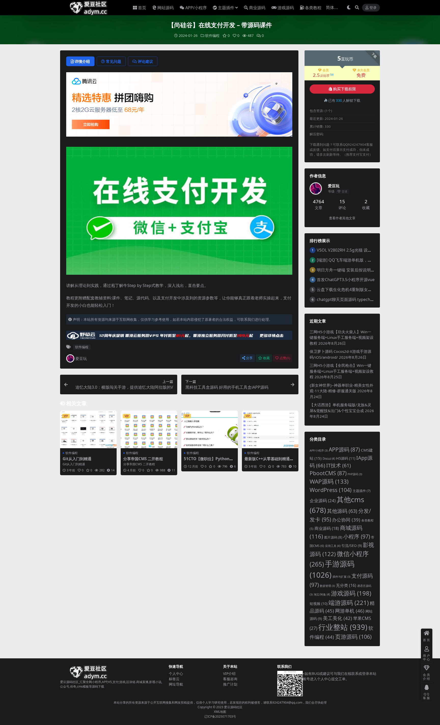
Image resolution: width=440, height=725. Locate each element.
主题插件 (226, 7)
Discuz (329, 458)
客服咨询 (230, 678)
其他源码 (342, 511)
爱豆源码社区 (233, 707)
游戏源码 (286, 7)
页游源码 (353, 636)
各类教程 (313, 7)
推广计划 (230, 684)
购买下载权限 (344, 89)
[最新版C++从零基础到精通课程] (270, 429)
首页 (142, 7)
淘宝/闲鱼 (322, 594)
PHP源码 (355, 474)
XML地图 (220, 711)
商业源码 (257, 7)
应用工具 (332, 546)
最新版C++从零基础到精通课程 (269, 461)
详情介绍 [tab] (82, 61)
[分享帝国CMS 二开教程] (149, 429)
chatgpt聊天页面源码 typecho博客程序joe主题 (360, 299)
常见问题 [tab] (113, 61)
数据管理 (327, 586)
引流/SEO (351, 545)
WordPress (331, 490)
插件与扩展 (341, 576)
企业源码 (323, 500)
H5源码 (345, 458)
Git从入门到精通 (77, 458)
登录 (373, 8)
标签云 (174, 678)
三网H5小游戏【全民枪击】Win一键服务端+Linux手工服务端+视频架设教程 (342, 371)
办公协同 (346, 519)
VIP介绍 (229, 673)
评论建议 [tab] (145, 61)
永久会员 (363, 70)
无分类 (346, 585)
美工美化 (337, 618)
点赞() (285, 358)
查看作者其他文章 (342, 218)
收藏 (266, 358)
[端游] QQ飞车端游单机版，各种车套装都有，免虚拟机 (367, 260)
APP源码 (344, 449)
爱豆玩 (81, 358)
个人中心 (176, 673)
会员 (326, 70)
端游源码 (348, 602)
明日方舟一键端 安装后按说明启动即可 (352, 270)
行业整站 (342, 627)
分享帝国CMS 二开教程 (143, 458)
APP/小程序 (196, 7)
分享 (249, 358)
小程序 (356, 536)
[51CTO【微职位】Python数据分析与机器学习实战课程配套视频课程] (209, 429)
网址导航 (176, 684)
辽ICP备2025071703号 (220, 716)
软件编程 (212, 35)
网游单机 (349, 610)
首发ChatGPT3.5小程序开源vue (346, 279)
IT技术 (338, 465)
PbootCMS (328, 473)
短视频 (318, 603)
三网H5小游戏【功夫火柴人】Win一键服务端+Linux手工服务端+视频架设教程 (342, 337)
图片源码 (333, 537)
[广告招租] (179, 336)
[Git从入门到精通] (88, 429)
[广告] (179, 106)
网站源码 (165, 7)
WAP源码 (329, 481)
